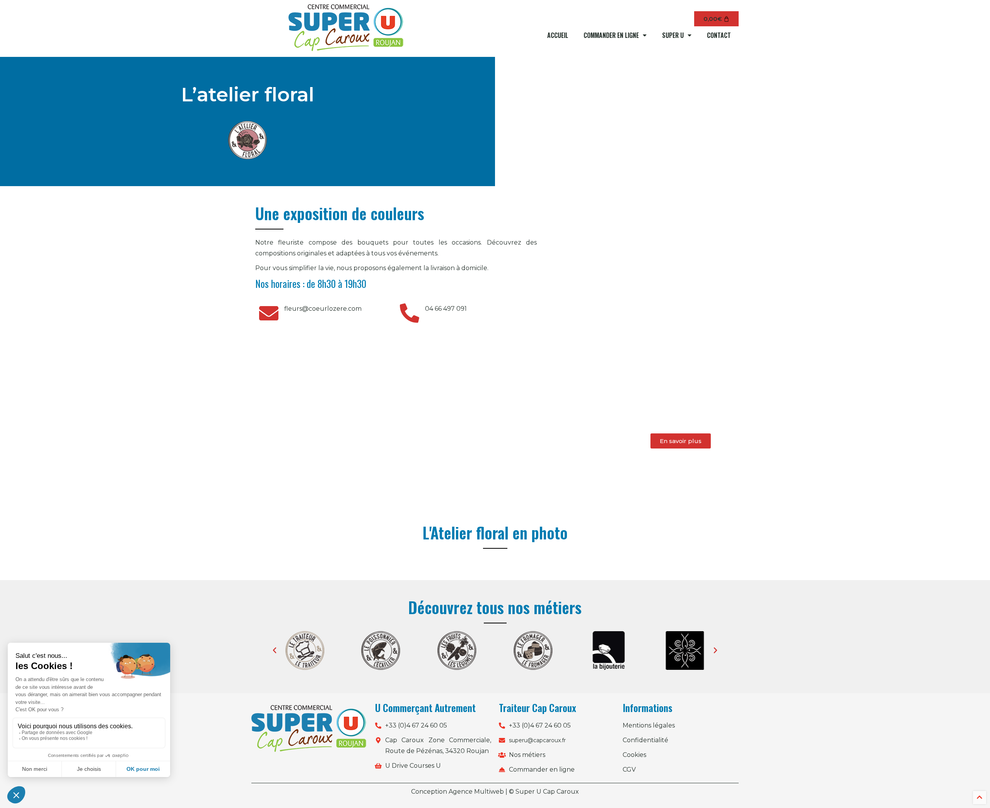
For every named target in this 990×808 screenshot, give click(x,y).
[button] (274, 650)
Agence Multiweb (476, 791)
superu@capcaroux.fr (537, 740)
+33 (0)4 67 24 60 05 (416, 725)
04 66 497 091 (446, 308)
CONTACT (719, 35)
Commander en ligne (542, 769)
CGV (629, 769)
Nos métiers (527, 754)
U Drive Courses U (413, 765)
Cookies (634, 754)
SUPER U (673, 35)
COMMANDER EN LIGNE (611, 35)
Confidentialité (645, 740)
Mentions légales (649, 725)
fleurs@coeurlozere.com (323, 308)
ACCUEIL (557, 35)
